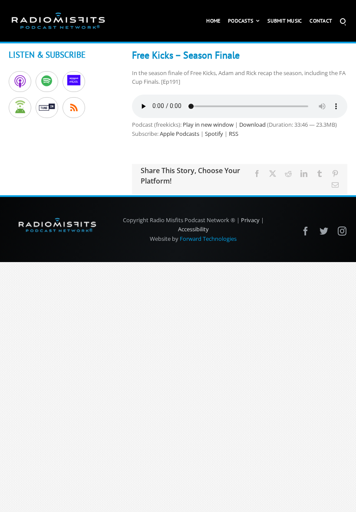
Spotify (214, 134)
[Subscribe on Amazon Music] (74, 81)
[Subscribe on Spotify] (47, 81)
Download (252, 124)
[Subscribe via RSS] (74, 107)
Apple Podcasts (179, 134)
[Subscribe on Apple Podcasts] (20, 81)
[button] (343, 21)
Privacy (250, 220)
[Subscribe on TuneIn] (47, 107)
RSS (233, 134)
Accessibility (193, 229)
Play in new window (208, 124)
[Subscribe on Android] (20, 107)
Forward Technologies (208, 239)
